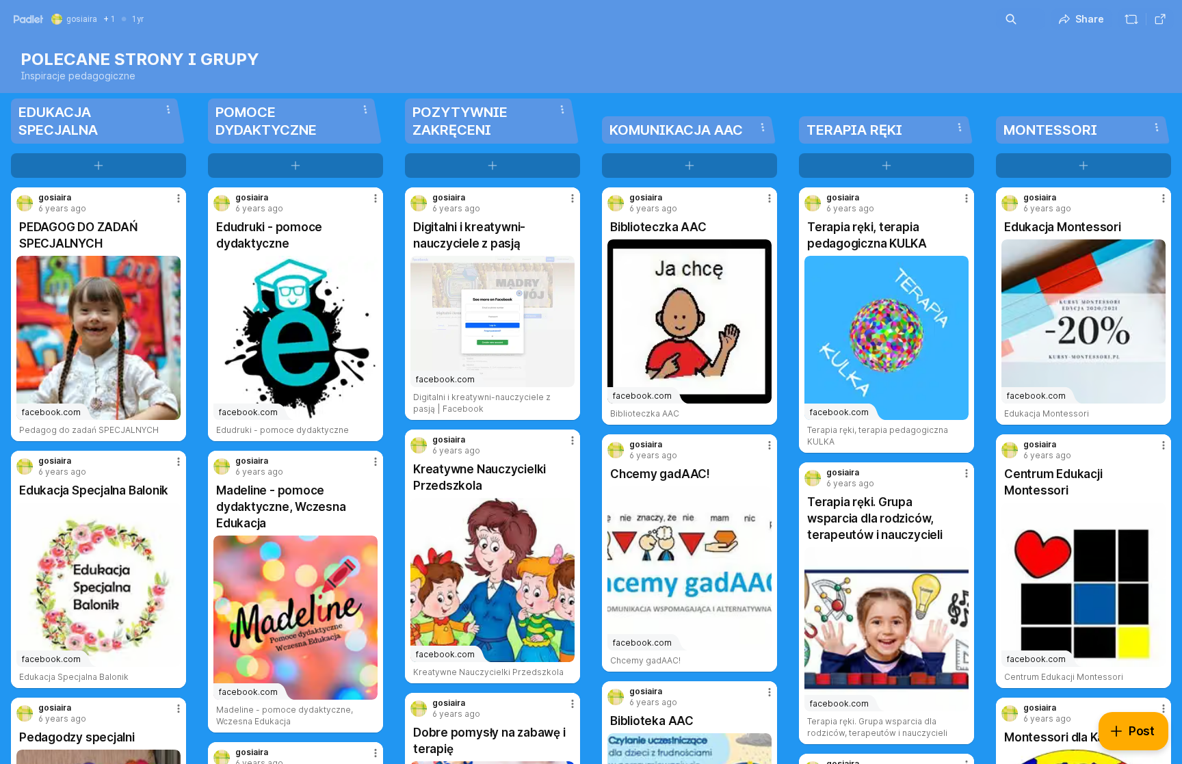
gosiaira (54, 197)
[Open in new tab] (1160, 19)
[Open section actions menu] (168, 109)
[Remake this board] (1131, 19)
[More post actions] (178, 198)
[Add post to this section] (98, 165)
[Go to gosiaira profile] (24, 203)
